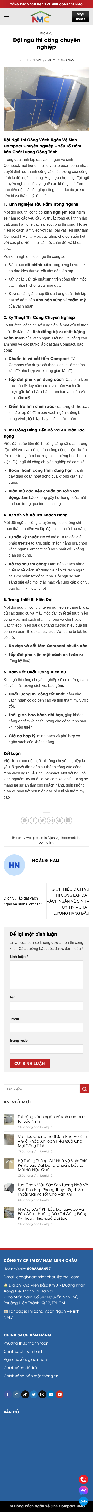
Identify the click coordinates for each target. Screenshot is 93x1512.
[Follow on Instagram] (17, 1394)
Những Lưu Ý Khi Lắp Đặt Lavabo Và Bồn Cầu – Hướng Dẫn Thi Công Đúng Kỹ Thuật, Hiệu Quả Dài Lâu (53, 1214)
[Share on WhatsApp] (25, 820)
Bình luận (19, 956)
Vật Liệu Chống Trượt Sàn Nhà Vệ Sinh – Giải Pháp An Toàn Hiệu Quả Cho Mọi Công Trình (52, 1141)
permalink (46, 842)
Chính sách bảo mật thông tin (31, 1375)
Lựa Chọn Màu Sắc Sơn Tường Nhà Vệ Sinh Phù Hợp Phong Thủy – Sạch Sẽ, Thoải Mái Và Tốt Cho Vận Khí (53, 1189)
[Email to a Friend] (51, 820)
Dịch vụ (46, 33)
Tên (13, 996)
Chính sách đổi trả (20, 1367)
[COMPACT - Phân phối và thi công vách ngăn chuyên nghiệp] (40, 16)
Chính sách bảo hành (24, 1351)
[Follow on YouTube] (59, 1394)
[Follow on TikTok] (25, 1394)
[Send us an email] (42, 1394)
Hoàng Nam (65, 60)
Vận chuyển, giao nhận (26, 1359)
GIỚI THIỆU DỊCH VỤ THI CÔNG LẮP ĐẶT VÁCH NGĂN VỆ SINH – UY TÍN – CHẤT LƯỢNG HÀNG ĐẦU (68, 901)
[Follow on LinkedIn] (51, 1394)
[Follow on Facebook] (8, 1394)
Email (14, 1018)
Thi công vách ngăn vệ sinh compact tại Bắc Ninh (52, 1118)
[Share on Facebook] (33, 820)
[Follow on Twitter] (34, 1394)
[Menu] (6, 16)
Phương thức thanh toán (26, 1342)
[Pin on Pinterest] (59, 820)
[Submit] (84, 1088)
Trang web (19, 1040)
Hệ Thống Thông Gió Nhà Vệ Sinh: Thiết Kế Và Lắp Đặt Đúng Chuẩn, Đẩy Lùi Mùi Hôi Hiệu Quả (53, 1165)
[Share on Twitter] (42, 820)
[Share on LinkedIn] (68, 820)
